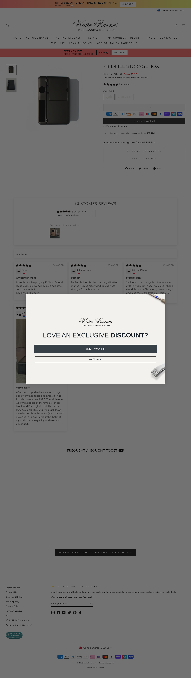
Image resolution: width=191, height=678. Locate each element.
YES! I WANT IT (95, 348)
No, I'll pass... (95, 359)
